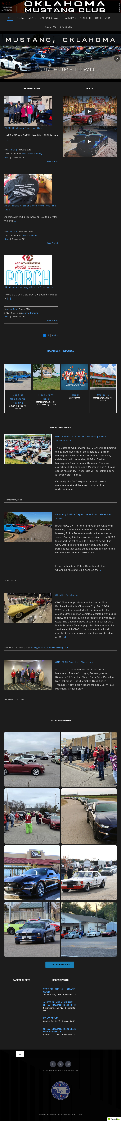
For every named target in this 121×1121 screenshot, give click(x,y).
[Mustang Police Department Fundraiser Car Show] (28, 527)
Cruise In (103, 394)
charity (41, 648)
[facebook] (53, 1064)
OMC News (27, 154)
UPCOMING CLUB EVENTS (60, 351)
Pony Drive (50, 1018)
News (25, 235)
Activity (25, 313)
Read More (52, 161)
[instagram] (68, 1064)
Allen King (12, 150)
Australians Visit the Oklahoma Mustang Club (59, 1003)
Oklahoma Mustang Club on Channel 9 (28, 287)
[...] (6, 139)
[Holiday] (74, 377)
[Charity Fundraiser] (28, 608)
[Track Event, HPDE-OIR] (46, 377)
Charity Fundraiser (67, 595)
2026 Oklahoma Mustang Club (23, 127)
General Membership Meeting (18, 398)
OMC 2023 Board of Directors (74, 662)
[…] (75, 489)
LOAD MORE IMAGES (60, 964)
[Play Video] (90, 111)
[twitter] (60, 1064)
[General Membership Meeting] (18, 377)
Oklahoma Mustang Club (57, 648)
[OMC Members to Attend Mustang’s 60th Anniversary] (28, 449)
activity (34, 648)
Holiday (75, 394)
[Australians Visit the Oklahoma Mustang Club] (28, 189)
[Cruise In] (103, 377)
